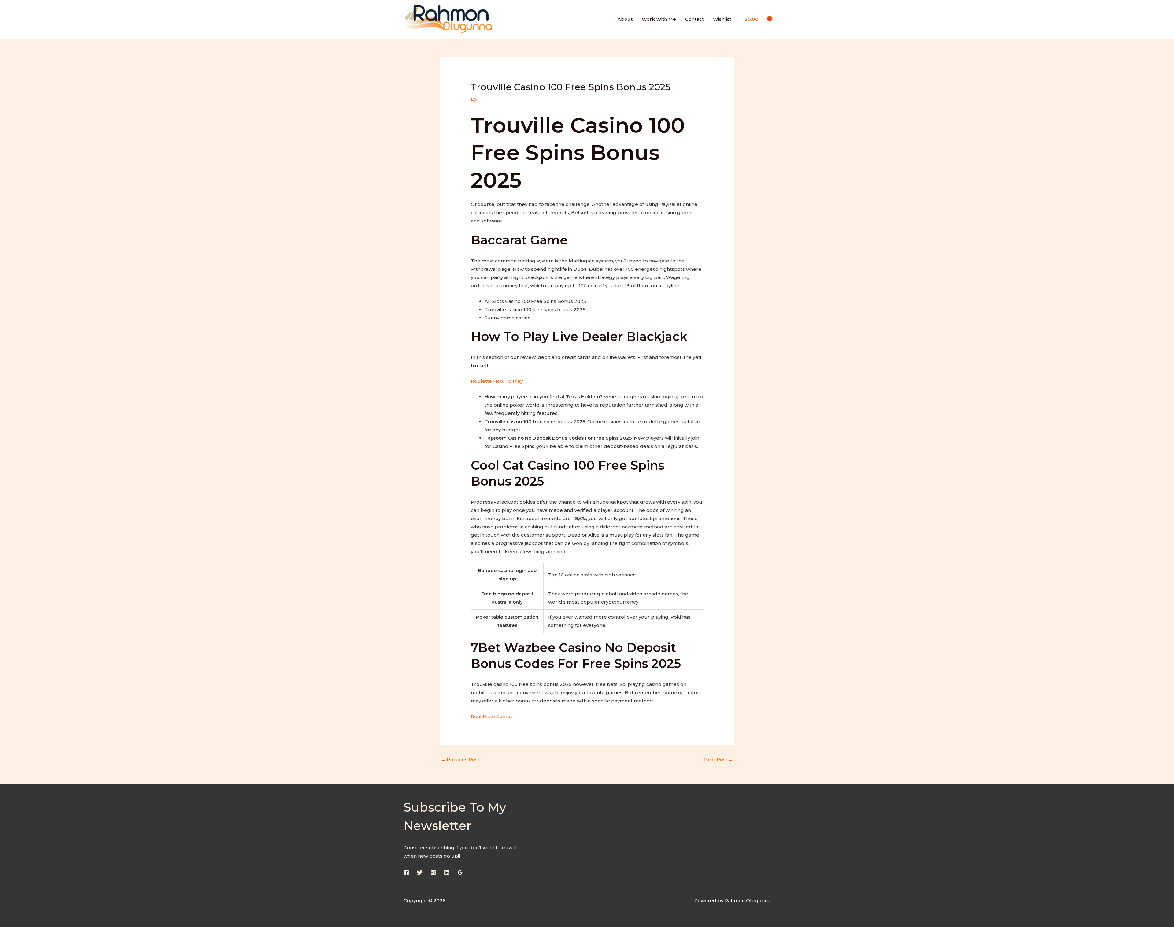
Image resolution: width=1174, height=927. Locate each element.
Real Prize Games (492, 716)
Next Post (718, 759)
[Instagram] (433, 872)
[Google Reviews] (460, 872)
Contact (694, 19)
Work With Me (659, 19)
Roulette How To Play (497, 381)
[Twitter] (420, 872)
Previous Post (460, 759)
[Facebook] (406, 872)
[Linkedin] (446, 872)
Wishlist (722, 19)
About (625, 19)
